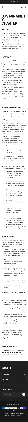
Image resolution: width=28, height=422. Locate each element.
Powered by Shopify (20, 413)
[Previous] (2, 2)
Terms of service (20, 415)
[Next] (26, 2)
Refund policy (7, 415)
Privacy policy (13, 415)
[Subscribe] (23, 394)
